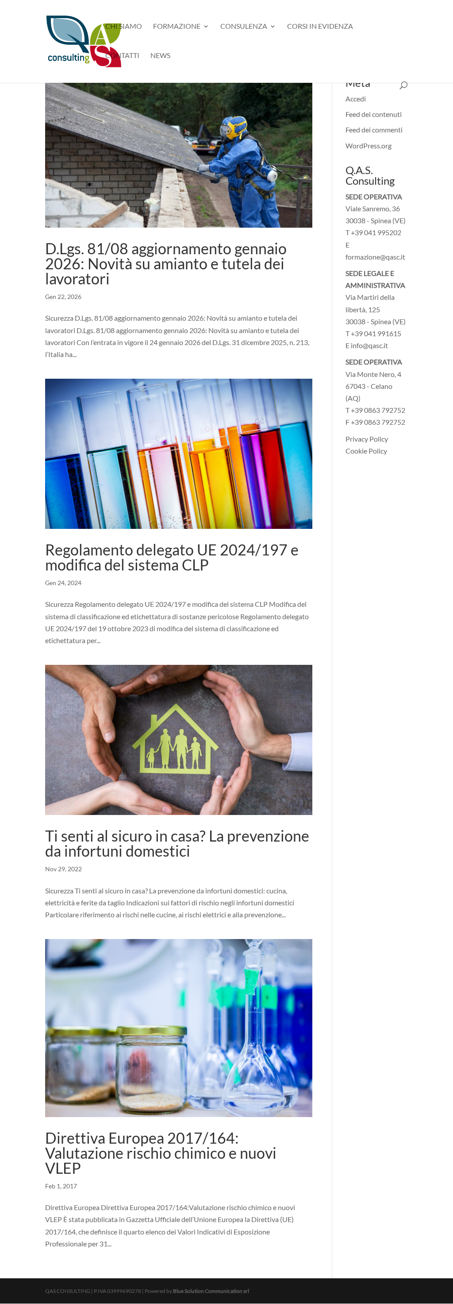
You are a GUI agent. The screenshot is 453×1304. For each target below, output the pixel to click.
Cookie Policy (366, 450)
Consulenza (243, 26)
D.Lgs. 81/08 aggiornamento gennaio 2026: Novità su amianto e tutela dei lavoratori (166, 263)
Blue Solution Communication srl (211, 1291)
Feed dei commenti (374, 129)
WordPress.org (369, 145)
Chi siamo (123, 26)
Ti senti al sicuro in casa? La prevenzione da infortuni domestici (177, 843)
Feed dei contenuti (374, 114)
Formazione (176, 26)
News (160, 55)
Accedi (356, 98)
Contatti (122, 55)
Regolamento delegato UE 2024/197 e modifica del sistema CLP (172, 557)
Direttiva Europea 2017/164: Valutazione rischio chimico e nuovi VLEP (160, 1153)
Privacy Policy (367, 439)
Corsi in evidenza (320, 26)
